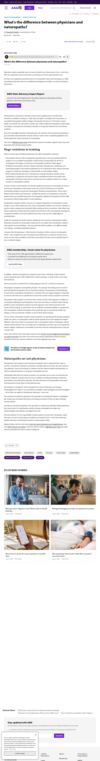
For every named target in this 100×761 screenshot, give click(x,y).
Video (75, 2)
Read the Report (13, 106)
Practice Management (12, 17)
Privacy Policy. (12, 749)
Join (29, 8)
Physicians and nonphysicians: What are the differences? (38, 713)
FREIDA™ (6, 2)
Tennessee (49, 453)
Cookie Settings (20, 753)
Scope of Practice (29, 17)
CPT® (60, 2)
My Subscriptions (75, 13)
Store (56, 2)
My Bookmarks (96, 13)
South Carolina (61, 453)
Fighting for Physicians (73, 42)
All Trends (40, 457)
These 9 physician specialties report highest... (77, 713)
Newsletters (70, 2)
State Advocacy (28, 453)
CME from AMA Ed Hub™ (16, 2)
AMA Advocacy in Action (16, 427)
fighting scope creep (19, 142)
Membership (63, 758)
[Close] (36, 735)
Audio (63, 2)
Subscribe (89, 41)
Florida (40, 453)
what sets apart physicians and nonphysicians (46, 424)
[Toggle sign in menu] (95, 8)
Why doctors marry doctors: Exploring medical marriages (38, 710)
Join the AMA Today (15, 264)
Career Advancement (28, 2)
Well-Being (50, 2)
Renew (40, 8)
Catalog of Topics (28, 457)
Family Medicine (74, 453)
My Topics (86, 13)
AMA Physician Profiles (40, 2)
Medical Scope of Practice (13, 453)
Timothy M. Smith (12, 32)
